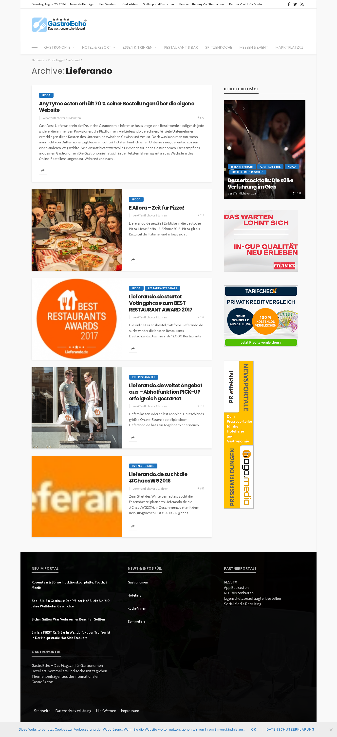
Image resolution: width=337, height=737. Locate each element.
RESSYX (230, 582)
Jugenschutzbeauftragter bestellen (252, 598)
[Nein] (330, 729)
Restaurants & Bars (162, 288)
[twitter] (295, 4)
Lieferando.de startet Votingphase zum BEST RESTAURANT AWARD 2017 (160, 303)
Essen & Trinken (137, 47)
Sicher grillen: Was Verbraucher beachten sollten (68, 619)
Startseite (42, 711)
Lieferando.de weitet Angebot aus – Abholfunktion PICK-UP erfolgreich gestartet (165, 392)
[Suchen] (301, 47)
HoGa (46, 95)
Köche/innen (137, 608)
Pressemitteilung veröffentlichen (201, 4)
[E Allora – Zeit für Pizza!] (77, 230)
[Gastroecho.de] (59, 25)
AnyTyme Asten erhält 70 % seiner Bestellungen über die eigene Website (116, 107)
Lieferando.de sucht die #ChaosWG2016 (158, 477)
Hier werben (107, 4)
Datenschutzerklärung (73, 711)
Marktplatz (287, 47)
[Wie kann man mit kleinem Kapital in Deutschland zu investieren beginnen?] (264, 149)
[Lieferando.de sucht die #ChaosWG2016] (77, 496)
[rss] (302, 4)
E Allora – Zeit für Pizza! (156, 208)
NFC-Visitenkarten (239, 593)
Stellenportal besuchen (158, 4)
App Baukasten (236, 587)
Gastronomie (57, 47)
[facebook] (289, 4)
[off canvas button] (34, 47)
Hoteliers (134, 595)
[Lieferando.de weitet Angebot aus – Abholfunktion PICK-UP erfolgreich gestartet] (77, 407)
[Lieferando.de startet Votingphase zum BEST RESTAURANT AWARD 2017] (77, 319)
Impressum (130, 711)
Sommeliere (137, 621)
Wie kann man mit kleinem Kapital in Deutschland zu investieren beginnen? (261, 180)
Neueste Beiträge (82, 4)
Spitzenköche (218, 47)
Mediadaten (130, 4)
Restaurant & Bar (181, 47)
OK (253, 729)
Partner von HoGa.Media (245, 4)
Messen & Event (254, 47)
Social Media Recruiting (242, 604)
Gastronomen (138, 582)
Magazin (267, 165)
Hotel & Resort (96, 47)
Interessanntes (143, 377)
